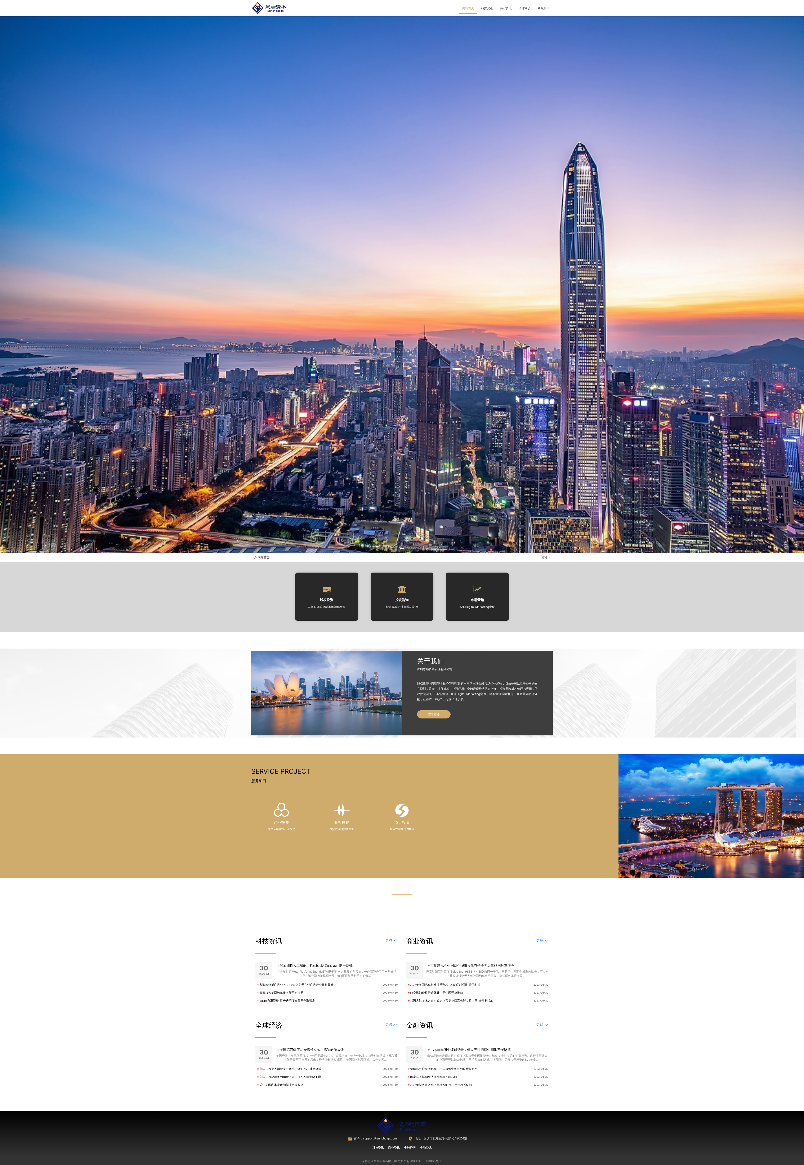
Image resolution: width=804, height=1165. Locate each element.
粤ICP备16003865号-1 (425, 1161)
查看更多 (434, 714)
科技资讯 (487, 8)
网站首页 (468, 8)
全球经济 (525, 8)
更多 (545, 557)
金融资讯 (543, 8)
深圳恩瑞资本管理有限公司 (379, 1161)
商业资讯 (506, 8)
